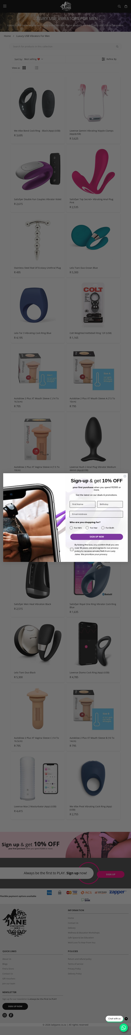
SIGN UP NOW (97, 537)
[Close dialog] (125, 476)
